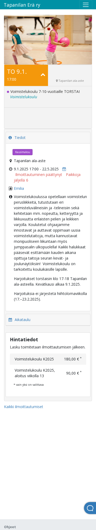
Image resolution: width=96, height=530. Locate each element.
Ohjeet (10, 527)
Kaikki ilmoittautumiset (23, 406)
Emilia (19, 188)
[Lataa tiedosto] (63, 168)
